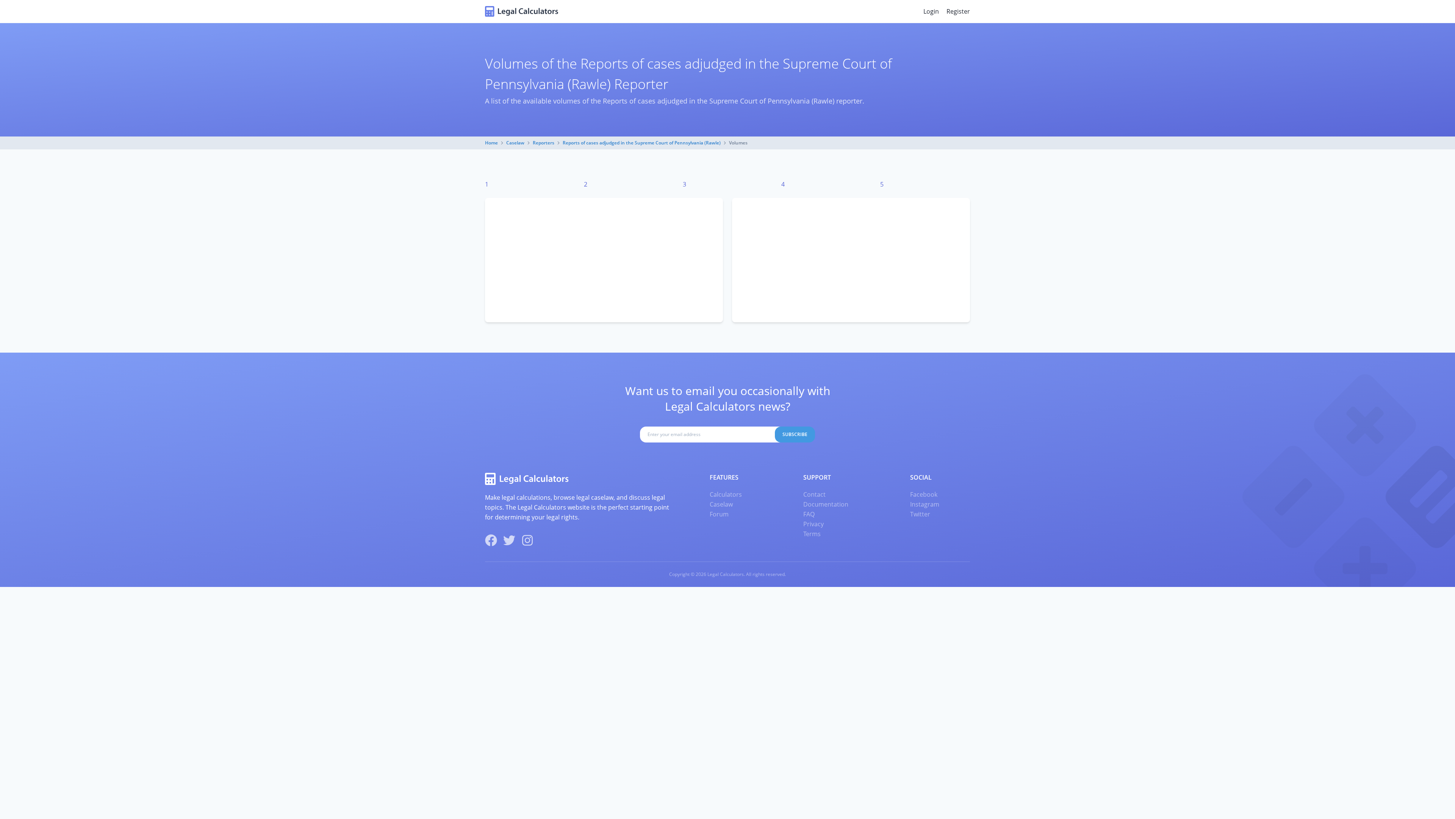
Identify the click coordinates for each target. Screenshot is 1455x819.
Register (958, 11)
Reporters (543, 143)
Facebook (923, 494)
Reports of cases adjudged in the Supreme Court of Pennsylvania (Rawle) (642, 143)
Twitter (920, 514)
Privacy (813, 524)
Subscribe (794, 434)
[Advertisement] (604, 260)
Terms (812, 534)
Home (491, 143)
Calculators (726, 494)
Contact (814, 494)
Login (931, 11)
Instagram (924, 504)
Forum (719, 514)
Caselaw (515, 143)
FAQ (809, 514)
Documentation (825, 504)
